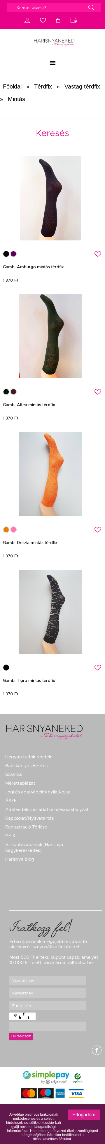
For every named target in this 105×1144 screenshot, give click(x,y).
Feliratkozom (21, 1036)
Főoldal (12, 86)
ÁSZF (11, 800)
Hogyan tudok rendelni (29, 757)
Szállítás (13, 774)
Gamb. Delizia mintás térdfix (30, 542)
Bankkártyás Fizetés (26, 765)
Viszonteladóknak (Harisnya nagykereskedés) (34, 847)
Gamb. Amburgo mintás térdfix (33, 266)
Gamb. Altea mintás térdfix (29, 404)
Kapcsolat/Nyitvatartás (29, 818)
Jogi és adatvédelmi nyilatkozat (38, 792)
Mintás (16, 99)
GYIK (10, 835)
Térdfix (43, 86)
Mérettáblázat (20, 783)
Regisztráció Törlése (26, 827)
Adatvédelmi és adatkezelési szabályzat (47, 809)
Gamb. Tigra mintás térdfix (29, 680)
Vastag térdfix (82, 86)
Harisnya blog (19, 859)
